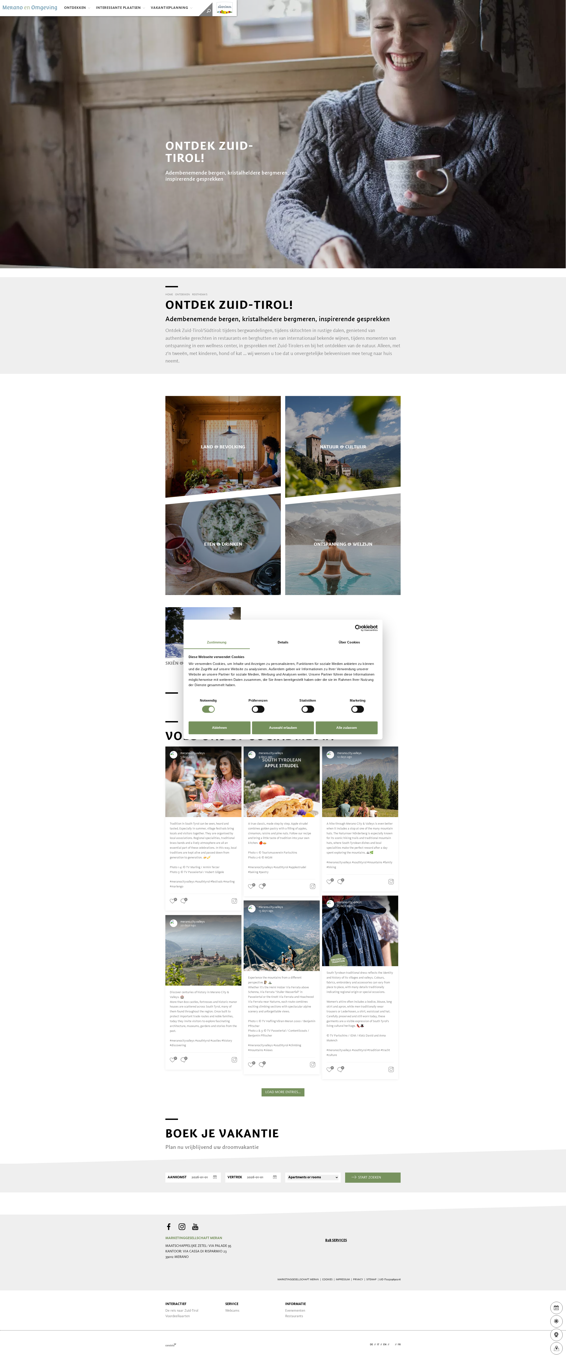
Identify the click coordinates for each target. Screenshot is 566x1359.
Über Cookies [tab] (349, 642)
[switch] (258, 709)
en (384, 1344)
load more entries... (283, 1092)
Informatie (295, 1304)
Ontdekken (75, 8)
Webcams (232, 1311)
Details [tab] (283, 642)
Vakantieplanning (169, 8)
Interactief (175, 1304)
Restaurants (294, 1316)
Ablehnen (219, 727)
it (378, 1344)
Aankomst (177, 1177)
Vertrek (235, 1177)
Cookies (327, 1279)
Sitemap (371, 1279)
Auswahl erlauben (283, 727)
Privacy (358, 1279)
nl (392, 1344)
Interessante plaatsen (118, 8)
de (371, 1344)
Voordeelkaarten (177, 1316)
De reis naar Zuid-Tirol (181, 1311)
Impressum (343, 1279)
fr (399, 1344)
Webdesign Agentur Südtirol (170, 1345)
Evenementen (295, 1311)
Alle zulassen (346, 727)
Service (231, 1304)
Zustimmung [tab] (217, 642)
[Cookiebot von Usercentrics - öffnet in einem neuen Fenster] (358, 628)
